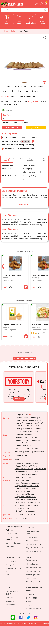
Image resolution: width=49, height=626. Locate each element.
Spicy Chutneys (40, 469)
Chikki (18, 420)
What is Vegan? (31, 578)
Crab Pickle (37, 471)
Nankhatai (18, 452)
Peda (38, 426)
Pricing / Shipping (30, 159)
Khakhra (36, 437)
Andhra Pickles (32, 463)
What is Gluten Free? (33, 564)
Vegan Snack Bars (34, 502)
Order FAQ (9, 597)
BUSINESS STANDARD (33, 609)
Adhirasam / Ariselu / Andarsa (25, 418)
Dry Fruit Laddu (21, 431)
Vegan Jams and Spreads (25, 494)
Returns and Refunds (13, 568)
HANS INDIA (30, 601)
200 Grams (7, 327)
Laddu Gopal (8, 280)
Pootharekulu (27, 428)
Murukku (26, 440)
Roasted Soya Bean (23, 443)
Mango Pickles (20, 463)
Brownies (28, 452)
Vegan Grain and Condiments (26, 488)
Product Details (7, 159)
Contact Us (10, 547)
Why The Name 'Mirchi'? (34, 551)
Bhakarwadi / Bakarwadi (23, 435)
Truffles (17, 459)
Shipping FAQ (10, 601)
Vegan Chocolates (22, 480)
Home (5, 31)
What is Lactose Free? (33, 568)
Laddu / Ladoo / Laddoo (25, 426)
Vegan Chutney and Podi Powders (28, 483)
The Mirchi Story (31, 537)
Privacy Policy (10, 565)
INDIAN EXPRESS (31, 598)
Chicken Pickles (21, 466)
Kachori (35, 448)
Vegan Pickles (32, 499)
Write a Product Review (24, 358)
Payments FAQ (11, 605)
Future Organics (9, 330)
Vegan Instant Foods (23, 491)
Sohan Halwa (34, 431)
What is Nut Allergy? (33, 571)
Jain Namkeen (30, 514)
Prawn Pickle (20, 474)
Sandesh (38, 428)
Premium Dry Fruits (21, 455)
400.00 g (6, 278)
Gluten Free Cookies (23, 508)
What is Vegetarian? (33, 582)
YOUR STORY (30, 594)
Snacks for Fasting (22, 518)
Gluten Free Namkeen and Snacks (27, 505)
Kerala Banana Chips (23, 437)
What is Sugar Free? (33, 575)
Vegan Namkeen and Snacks (26, 497)
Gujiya (39, 420)
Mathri (18, 440)
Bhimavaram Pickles (23, 471)
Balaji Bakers (33, 101)
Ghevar (31, 420)
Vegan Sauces (21, 502)
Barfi (40, 418)
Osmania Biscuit (39, 452)
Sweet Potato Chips (23, 448)
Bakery (14, 31)
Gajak (25, 420)
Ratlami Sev (36, 440)
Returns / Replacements (42, 159)
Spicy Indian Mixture (23, 445)
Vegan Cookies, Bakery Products (27, 486)
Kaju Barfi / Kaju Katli (24, 423)
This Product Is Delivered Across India (19, 148)
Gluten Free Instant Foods (25, 511)
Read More (18, 399)
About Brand (18, 158)
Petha (18, 428)
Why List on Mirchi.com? (34, 544)
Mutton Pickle (32, 474)
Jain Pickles (19, 514)
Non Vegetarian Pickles (24, 469)
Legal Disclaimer (11, 561)
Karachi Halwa (39, 423)
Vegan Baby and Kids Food (24, 477)
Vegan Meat (20, 499)
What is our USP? (32, 541)
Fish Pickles (33, 466)
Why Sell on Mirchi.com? (34, 548)
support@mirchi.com (13, 543)
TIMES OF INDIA (31, 605)
